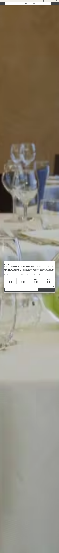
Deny (13, 289)
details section (44, 274)
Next (56, 279)
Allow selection (29, 289)
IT (47, 3)
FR (49, 3)
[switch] (23, 282)
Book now (55, 3)
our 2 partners (11, 266)
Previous (3, 279)
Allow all (46, 289)
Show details (49, 286)
